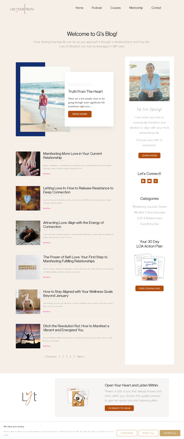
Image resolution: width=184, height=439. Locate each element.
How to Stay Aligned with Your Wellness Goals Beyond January (78, 293)
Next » (81, 356)
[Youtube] (149, 181)
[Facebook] (143, 181)
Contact (156, 7)
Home (79, 7)
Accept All (170, 433)
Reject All (148, 433)
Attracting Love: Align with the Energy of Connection (73, 224)
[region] (92, 430)
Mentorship (136, 7)
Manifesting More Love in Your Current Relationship (72, 155)
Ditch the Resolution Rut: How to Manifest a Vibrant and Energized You (76, 328)
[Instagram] (156, 181)
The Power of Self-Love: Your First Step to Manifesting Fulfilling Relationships (75, 259)
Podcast (97, 7)
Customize (127, 433)
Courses (116, 7)
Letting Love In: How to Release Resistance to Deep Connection (78, 190)
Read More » (47, 174)
